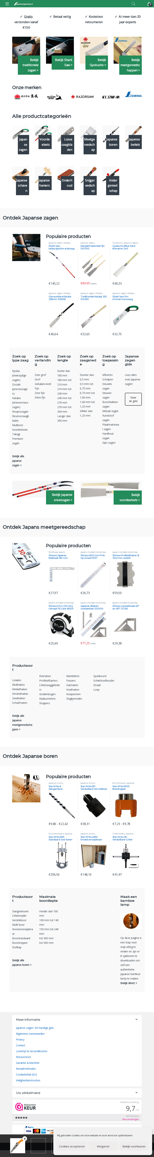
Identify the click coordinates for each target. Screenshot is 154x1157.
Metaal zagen (110, 411)
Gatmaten (72, 685)
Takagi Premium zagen (17, 438)
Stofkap (16, 947)
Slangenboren (20, 911)
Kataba (67, 242)
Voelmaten (72, 689)
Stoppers (44, 703)
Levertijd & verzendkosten (31, 1051)
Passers (71, 680)
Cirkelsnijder (118, 833)
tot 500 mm (46, 942)
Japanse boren (56, 782)
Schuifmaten (19, 703)
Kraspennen (73, 694)
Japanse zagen (56, 242)
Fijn (37, 388)
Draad (97, 685)
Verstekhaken (20, 693)
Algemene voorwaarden (30, 1033)
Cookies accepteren (72, 1146)
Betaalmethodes (26, 1068)
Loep (96, 689)
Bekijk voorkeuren (134, 1146)
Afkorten (107, 375)
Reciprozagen (20, 411)
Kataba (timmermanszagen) (20, 402)
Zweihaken (19, 698)
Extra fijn (40, 397)
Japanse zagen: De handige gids (35, 1028)
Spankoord (99, 676)
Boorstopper (119, 782)
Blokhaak (53, 552)
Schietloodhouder (103, 680)
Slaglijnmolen (74, 698)
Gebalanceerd (43, 384)
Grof (37, 379)
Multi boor (18, 924)
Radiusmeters (47, 698)
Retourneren (23, 1057)
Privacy (20, 1039)
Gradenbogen (47, 694)
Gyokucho (117, 242)
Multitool (17, 425)
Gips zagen (109, 442)
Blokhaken (19, 684)
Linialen (16, 680)
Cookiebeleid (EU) (26, 1074)
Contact (20, 1045)
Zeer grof (40, 375)
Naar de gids (133, 399)
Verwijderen (24, 1138)
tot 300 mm (46, 938)
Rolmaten (45, 676)
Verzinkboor (19, 920)
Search (133, 4)
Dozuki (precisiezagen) (20, 389)
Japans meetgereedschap (58, 553)
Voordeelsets (20, 429)
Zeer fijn (40, 393)
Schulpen (107, 379)
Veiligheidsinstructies (28, 1080)
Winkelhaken (19, 689)
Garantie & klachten (27, 1063)
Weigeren (103, 1146)
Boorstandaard (56, 833)
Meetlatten (72, 676)
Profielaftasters (48, 680)
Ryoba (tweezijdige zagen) (19, 375)
